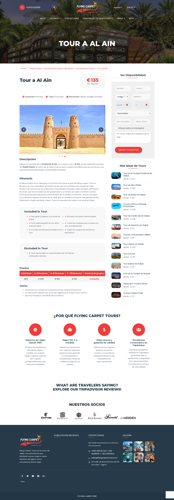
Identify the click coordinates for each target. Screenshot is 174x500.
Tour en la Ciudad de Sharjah (136, 273)
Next (101, 129)
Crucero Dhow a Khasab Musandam (134, 205)
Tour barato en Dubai (133, 264)
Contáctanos (71, 18)
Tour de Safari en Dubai (134, 195)
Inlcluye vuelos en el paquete (131, 128)
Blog (131, 18)
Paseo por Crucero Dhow (135, 284)
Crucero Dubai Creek (133, 293)
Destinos (54, 18)
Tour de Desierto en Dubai (135, 225)
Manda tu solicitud (128, 150)
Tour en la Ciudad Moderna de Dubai (137, 174)
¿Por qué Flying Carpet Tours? (87, 316)
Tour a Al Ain (129, 254)
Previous (23, 129)
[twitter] (27, 476)
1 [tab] (59, 156)
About (120, 18)
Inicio (43, 18)
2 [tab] (62, 156)
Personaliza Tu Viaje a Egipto (98, 18)
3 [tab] (65, 156)
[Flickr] (38, 476)
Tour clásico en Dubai (133, 244)
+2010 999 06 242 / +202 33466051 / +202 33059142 (102, 452)
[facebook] (22, 476)
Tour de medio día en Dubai (136, 216)
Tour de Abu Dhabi (132, 185)
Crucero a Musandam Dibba (136, 235)
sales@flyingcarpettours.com (104, 457)
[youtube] (33, 476)
